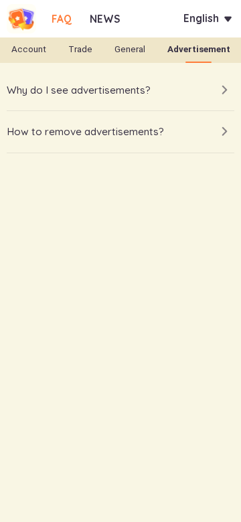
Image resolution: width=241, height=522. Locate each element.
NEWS (105, 19)
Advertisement (198, 49)
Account (28, 49)
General (129, 49)
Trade (80, 49)
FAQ (62, 19)
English (201, 18)
